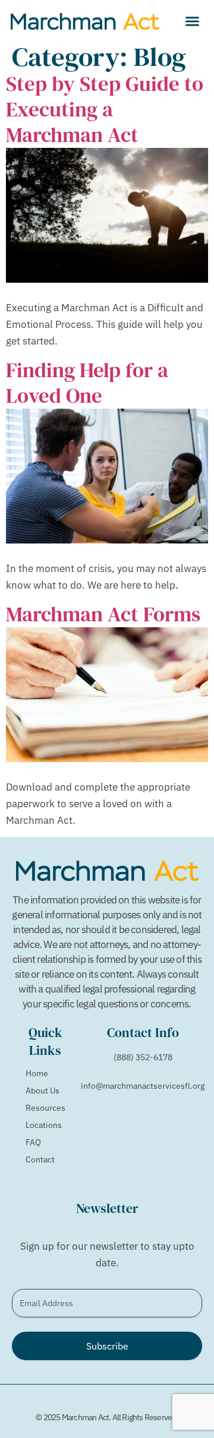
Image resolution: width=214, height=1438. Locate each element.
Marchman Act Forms (103, 614)
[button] (192, 21)
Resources (45, 1107)
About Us (42, 1090)
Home (37, 1073)
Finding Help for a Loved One (87, 383)
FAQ (33, 1142)
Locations (44, 1125)
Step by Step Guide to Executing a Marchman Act (104, 109)
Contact (40, 1159)
